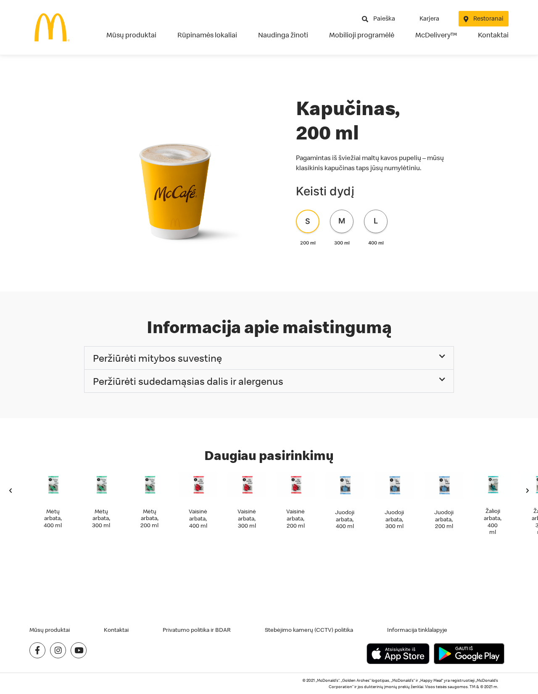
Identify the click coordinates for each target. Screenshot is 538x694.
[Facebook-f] (37, 650)
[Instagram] (58, 650)
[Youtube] (79, 650)
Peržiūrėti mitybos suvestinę (157, 358)
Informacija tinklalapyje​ (417, 630)
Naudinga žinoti (283, 34)
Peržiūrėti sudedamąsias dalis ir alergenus (188, 381)
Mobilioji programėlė (361, 34)
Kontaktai (493, 34)
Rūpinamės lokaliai (207, 34)
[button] (269, 358)
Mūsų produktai (131, 34)
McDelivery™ (436, 34)
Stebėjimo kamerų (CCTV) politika (309, 630)
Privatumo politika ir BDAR (197, 630)
